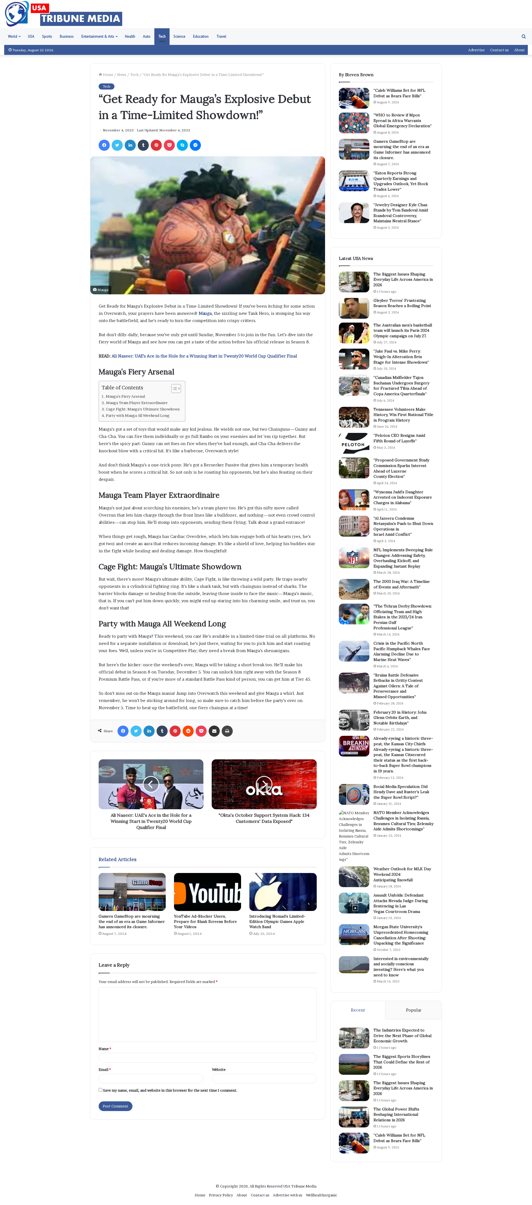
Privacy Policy (221, 1195)
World (12, 36)
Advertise (476, 50)
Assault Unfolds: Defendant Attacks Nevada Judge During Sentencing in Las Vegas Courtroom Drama (401, 903)
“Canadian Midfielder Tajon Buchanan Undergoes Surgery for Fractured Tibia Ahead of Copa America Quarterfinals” (401, 385)
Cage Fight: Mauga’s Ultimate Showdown (143, 409)
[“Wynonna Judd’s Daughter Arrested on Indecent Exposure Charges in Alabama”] (354, 499)
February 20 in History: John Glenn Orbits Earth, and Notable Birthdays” (400, 718)
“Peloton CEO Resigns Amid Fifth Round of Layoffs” (399, 438)
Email (105, 1069)
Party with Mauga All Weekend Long (138, 415)
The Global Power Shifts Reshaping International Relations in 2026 (396, 1114)
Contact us (499, 50)
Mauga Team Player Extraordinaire (137, 402)
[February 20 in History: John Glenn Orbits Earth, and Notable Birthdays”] (354, 720)
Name (105, 1048)
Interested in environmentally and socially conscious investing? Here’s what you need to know (401, 966)
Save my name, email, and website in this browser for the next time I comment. (170, 1090)
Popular (413, 1010)
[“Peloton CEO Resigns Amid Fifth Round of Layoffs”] (354, 443)
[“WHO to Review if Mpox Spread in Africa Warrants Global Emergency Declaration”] (354, 123)
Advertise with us (287, 1195)
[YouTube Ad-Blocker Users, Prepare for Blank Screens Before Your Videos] (207, 892)
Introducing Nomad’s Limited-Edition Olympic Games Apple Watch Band (277, 921)
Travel (221, 36)
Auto (146, 36)
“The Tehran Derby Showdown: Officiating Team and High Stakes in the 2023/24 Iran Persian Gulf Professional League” (403, 617)
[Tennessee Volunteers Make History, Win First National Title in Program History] (354, 417)
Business (67, 36)
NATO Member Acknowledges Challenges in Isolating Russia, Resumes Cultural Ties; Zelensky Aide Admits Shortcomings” (403, 820)
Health (130, 36)
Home (107, 74)
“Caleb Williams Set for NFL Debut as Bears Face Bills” (399, 93)
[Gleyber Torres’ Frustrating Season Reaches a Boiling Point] (354, 308)
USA (31, 36)
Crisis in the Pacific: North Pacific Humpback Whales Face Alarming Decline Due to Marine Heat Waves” (402, 651)
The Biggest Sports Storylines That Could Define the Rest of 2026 (402, 1062)
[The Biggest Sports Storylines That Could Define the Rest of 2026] (354, 1064)
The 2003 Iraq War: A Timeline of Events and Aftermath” (402, 584)
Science (179, 36)
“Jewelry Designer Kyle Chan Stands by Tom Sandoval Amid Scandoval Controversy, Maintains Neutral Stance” (401, 213)
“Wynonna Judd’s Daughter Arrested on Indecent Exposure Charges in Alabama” (403, 497)
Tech (162, 36)
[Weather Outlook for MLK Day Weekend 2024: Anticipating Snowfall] (354, 876)
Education (201, 36)
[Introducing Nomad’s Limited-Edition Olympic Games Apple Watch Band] (282, 892)
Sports (47, 36)
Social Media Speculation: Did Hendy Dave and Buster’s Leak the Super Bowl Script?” (401, 792)
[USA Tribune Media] (63, 14)
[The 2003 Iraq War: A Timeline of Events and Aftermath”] (354, 589)
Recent (358, 1010)
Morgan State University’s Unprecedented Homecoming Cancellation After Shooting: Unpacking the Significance (401, 935)
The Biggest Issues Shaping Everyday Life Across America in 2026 (403, 279)
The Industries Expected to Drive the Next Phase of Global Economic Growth (402, 1035)
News (121, 74)
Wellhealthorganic (321, 1195)
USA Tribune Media (299, 1186)
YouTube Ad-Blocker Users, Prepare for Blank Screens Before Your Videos (205, 921)
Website (219, 1069)
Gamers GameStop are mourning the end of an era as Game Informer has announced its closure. (132, 921)
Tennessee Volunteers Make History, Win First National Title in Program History (403, 415)
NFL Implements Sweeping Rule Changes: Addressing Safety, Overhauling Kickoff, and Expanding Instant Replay (403, 558)
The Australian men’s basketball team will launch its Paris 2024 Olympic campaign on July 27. (403, 330)
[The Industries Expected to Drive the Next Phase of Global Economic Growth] (354, 1038)
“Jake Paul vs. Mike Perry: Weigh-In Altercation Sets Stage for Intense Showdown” (401, 356)
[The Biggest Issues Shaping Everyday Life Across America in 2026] (354, 282)
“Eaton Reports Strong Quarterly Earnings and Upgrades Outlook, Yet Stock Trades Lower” (401, 181)
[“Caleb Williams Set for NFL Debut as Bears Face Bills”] (354, 98)
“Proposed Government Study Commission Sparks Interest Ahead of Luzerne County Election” (401, 468)
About (519, 50)
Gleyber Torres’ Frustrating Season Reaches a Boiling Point (402, 303)
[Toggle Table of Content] (173, 388)
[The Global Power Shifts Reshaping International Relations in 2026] (354, 1117)
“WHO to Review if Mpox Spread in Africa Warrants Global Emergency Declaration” (403, 120)
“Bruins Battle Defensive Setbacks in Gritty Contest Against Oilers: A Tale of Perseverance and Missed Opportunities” (398, 686)
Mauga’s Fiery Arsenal (125, 396)
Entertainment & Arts (97, 36)
